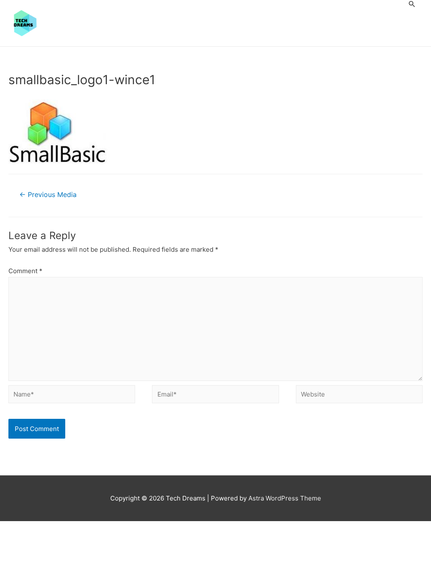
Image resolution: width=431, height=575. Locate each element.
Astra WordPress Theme (284, 498)
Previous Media (48, 195)
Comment (25, 271)
